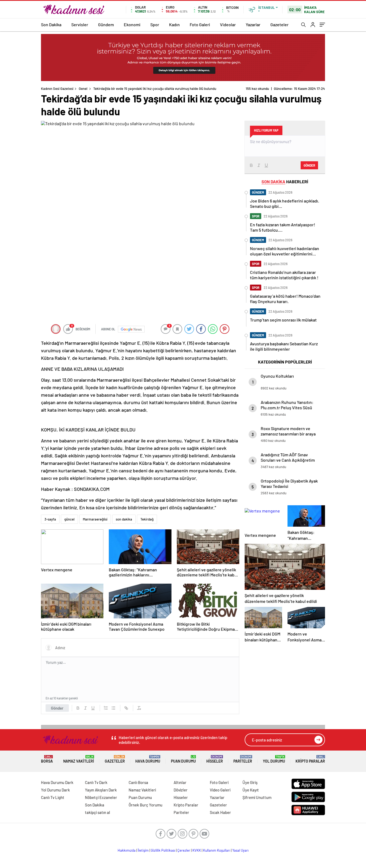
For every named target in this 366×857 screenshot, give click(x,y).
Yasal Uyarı (240, 850)
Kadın (174, 24)
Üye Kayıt (250, 789)
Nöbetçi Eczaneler (101, 797)
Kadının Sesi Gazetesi (57, 88)
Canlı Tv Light (52, 797)
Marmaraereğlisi (95, 519)
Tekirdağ (147, 519)
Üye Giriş (249, 782)
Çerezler (183, 850)
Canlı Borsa (138, 782)
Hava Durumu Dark (57, 782)
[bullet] (113, 708)
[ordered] (106, 708)
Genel (83, 88)
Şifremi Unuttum (256, 797)
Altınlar (180, 782)
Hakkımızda (127, 850)
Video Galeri (220, 789)
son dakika (124, 519)
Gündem (106, 24)
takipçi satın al (97, 812)
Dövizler (181, 789)
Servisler (79, 24)
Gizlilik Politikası (163, 850)
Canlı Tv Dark (96, 782)
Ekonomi (132, 24)
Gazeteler (279, 24)
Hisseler (214, 759)
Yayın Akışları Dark (101, 789)
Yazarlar (253, 24)
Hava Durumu (147, 759)
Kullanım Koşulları (216, 850)
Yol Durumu (274, 759)
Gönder (57, 708)
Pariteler (242, 759)
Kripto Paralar (310, 759)
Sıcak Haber (220, 812)
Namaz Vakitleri (78, 759)
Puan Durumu (183, 759)
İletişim (143, 850)
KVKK (196, 850)
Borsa (47, 759)
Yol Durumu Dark (55, 789)
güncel (69, 519)
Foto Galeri (200, 24)
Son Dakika (51, 24)
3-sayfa (50, 519)
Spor (154, 24)
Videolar (228, 24)
